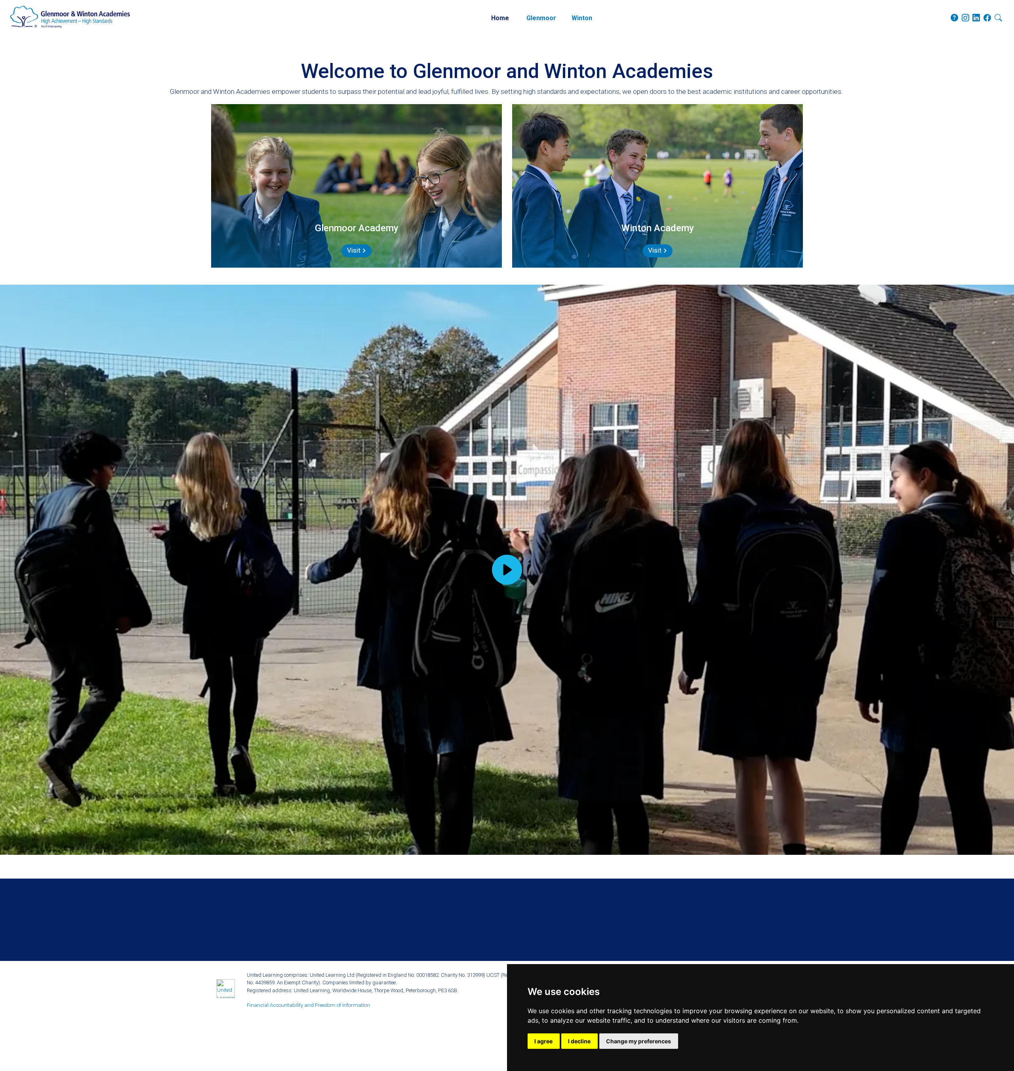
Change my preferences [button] (638, 1041)
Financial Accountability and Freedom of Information (308, 1005)
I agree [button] (543, 1041)
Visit (354, 250)
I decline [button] (579, 1041)
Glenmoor (541, 18)
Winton (582, 18)
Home (500, 18)
